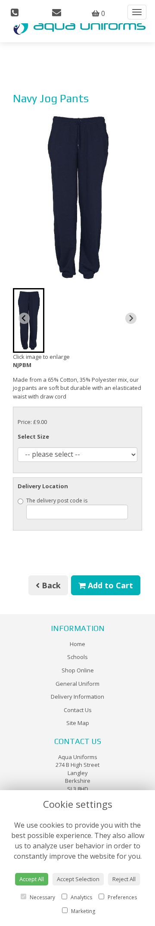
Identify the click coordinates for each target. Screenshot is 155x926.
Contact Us (78, 710)
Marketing (82, 911)
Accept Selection (78, 879)
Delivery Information (77, 696)
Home (77, 644)
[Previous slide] (24, 318)
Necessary (41, 897)
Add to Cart (109, 585)
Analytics (80, 897)
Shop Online (78, 670)
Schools (77, 657)
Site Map (77, 723)
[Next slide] (130, 318)
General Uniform (77, 683)
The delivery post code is (56, 500)
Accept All (31, 879)
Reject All (124, 879)
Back (50, 585)
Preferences (121, 897)
